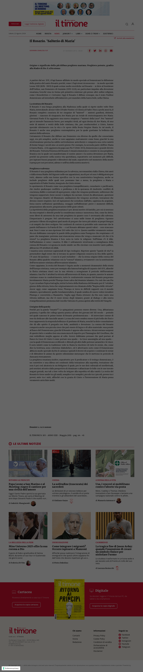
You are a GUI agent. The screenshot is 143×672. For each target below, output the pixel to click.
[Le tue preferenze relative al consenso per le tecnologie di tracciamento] (11, 668)
